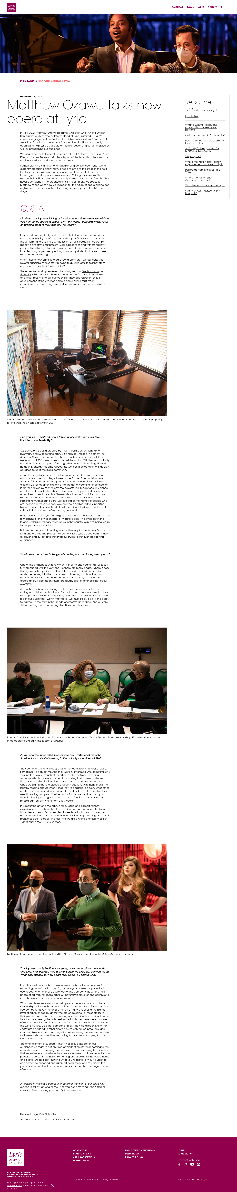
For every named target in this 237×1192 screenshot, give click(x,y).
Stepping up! (193, 156)
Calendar (177, 7)
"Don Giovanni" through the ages (205, 185)
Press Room (132, 1153)
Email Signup (185, 1153)
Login (190, 7)
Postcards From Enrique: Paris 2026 (202, 171)
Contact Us (80, 1150)
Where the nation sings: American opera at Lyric (200, 179)
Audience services (84, 1157)
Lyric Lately (27, 80)
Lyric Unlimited (82, 136)
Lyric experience (71, 1090)
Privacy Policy (134, 1157)
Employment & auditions (140, 1150)
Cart (201, 7)
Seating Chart (81, 1160)
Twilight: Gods (63, 515)
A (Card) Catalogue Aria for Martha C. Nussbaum (202, 149)
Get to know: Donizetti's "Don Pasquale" (202, 192)
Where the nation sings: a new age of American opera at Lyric (204, 163)
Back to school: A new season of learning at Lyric (204, 142)
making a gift (28, 1086)
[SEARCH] (221, 7)
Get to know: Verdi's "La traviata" (205, 135)
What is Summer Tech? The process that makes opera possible (201, 127)
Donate (212, 7)
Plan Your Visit (82, 1153)
